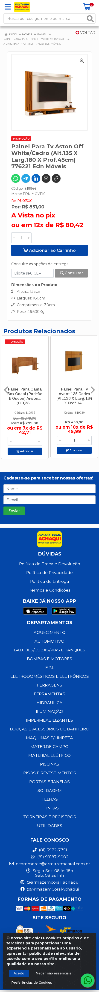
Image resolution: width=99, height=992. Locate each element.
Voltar (87, 33)
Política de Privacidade (49, 572)
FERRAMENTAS (49, 693)
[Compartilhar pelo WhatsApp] (15, 178)
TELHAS (49, 799)
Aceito (19, 973)
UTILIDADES (49, 825)
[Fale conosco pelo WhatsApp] (87, 980)
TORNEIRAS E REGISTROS (49, 816)
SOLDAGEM (50, 790)
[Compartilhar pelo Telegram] (25, 178)
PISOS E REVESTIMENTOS (49, 772)
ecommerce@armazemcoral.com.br (52, 863)
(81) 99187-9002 (52, 856)
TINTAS (51, 808)
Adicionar (26, 451)
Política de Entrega (49, 581)
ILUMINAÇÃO (49, 711)
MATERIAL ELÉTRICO (49, 755)
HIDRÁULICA (49, 702)
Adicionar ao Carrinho (52, 250)
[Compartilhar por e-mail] (46, 178)
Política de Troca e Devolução (49, 563)
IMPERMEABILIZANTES (49, 720)
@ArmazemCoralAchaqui (52, 889)
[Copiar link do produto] (56, 178)
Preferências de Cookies (31, 982)
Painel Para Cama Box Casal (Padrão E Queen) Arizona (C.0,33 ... (24, 396)
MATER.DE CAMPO (49, 746)
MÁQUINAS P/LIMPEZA (49, 737)
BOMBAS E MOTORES (49, 658)
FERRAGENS (49, 685)
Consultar (73, 273)
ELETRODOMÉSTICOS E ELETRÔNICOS (49, 676)
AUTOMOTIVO (49, 641)
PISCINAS (49, 764)
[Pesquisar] (90, 18)
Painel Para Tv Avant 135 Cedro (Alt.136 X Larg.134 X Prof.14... (74, 396)
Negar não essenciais (53, 973)
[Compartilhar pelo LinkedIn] (36, 178)
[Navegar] (6, 390)
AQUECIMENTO (50, 632)
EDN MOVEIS (34, 194)
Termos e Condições (49, 590)
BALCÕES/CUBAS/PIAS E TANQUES (49, 649)
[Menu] (7, 7)
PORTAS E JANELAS (49, 781)
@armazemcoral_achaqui (52, 882)
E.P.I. (49, 667)
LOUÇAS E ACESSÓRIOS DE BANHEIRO (49, 728)
